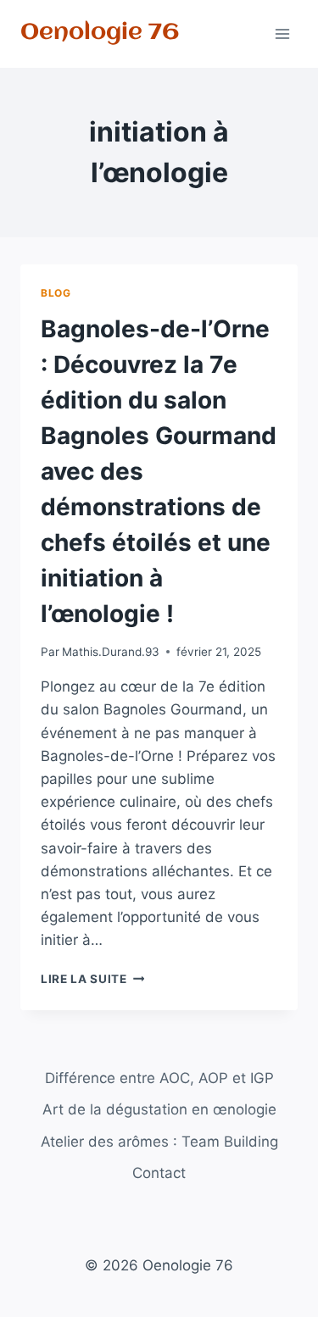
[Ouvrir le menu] (282, 33)
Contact (159, 1172)
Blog (55, 292)
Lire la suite (92, 979)
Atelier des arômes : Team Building (159, 1141)
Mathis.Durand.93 (110, 651)
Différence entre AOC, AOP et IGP (159, 1078)
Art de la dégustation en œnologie (159, 1109)
